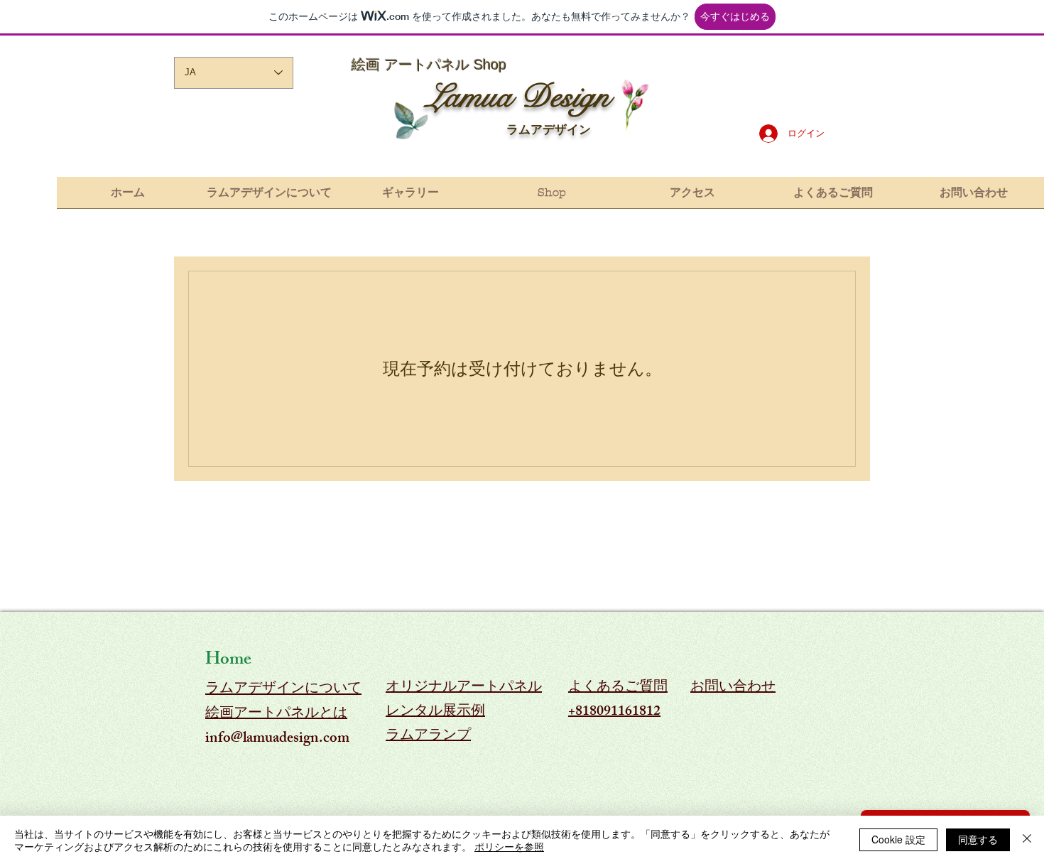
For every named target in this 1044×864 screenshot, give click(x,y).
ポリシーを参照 (509, 846)
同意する (978, 839)
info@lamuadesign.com (277, 739)
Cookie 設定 (898, 839)
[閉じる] (1026, 840)
